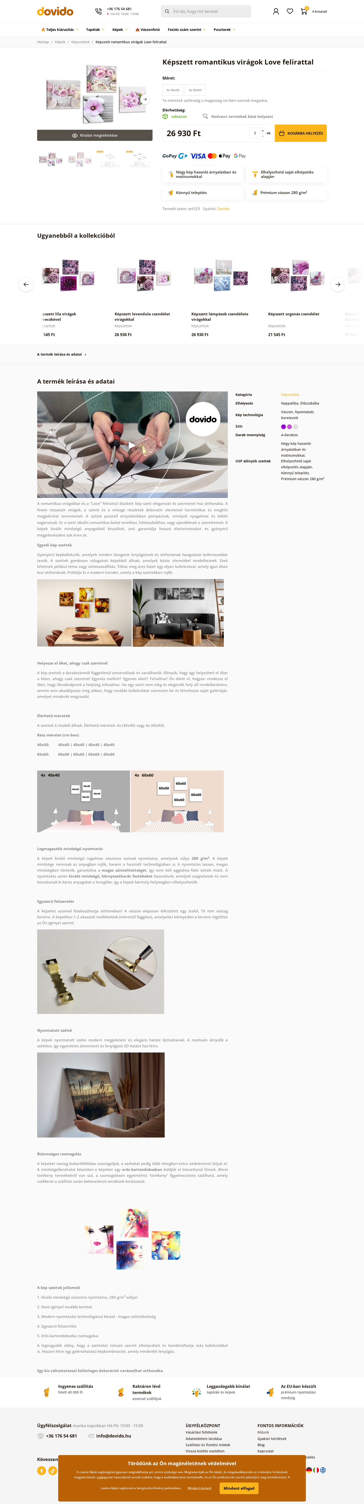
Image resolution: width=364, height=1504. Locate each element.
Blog (261, 1444)
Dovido (223, 208)
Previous (26, 284)
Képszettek (80, 42)
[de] (309, 1469)
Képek (60, 42)
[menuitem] (59, 29)
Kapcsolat (266, 1451)
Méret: (169, 78)
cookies (102, 1477)
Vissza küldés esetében (205, 1451)
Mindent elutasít (199, 1488)
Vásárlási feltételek (201, 1432)
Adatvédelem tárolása (204, 1438)
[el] (323, 1469)
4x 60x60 (195, 90)
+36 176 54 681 (61, 1436)
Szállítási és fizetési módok (208, 1444)
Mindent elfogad (239, 1488)
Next (145, 99)
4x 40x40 (172, 90)
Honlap (43, 42)
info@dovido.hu (113, 1436)
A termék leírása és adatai (59, 354)
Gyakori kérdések (272, 1438)
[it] (316, 1469)
